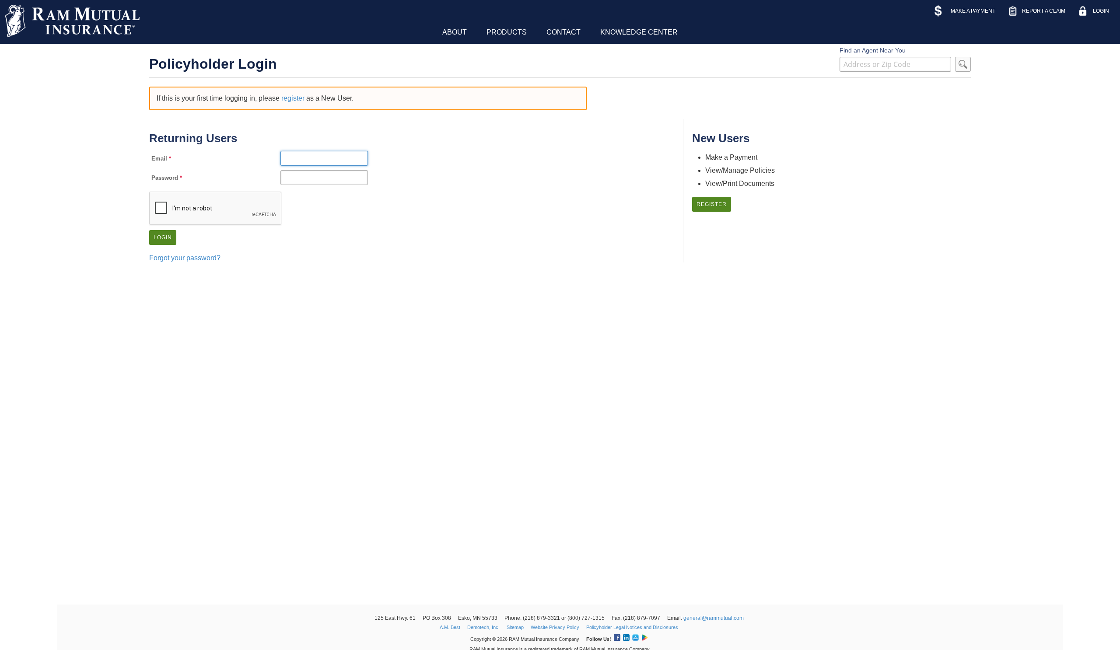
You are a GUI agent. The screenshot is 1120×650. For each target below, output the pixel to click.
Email (159, 158)
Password (164, 178)
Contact (563, 32)
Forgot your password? (184, 258)
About (454, 32)
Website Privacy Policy (555, 627)
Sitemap (515, 627)
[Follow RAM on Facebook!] (616, 639)
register (292, 98)
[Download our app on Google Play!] (644, 639)
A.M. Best (450, 627)
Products (506, 32)
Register (711, 204)
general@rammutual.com (713, 618)
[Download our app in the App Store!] (635, 639)
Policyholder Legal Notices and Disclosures (632, 627)
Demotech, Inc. (483, 627)
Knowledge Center (639, 32)
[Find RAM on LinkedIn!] (626, 639)
